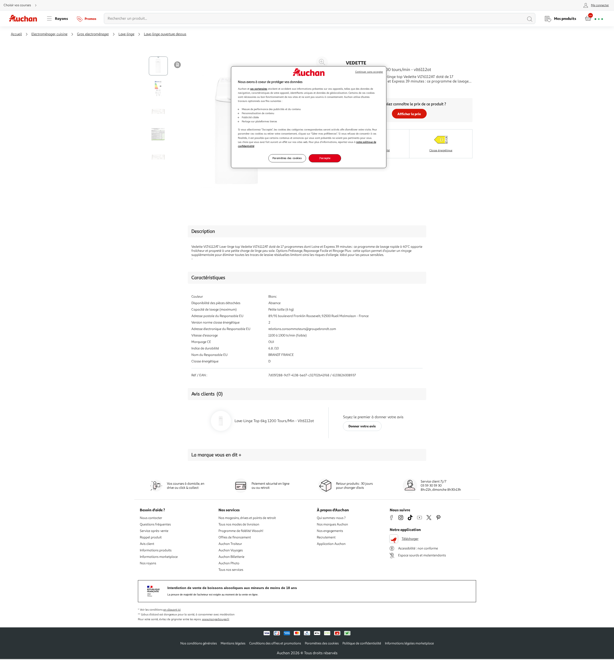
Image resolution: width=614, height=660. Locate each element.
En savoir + (355, 88)
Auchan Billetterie (231, 557)
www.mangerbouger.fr (215, 619)
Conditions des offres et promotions (275, 643)
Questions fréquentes (155, 524)
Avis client (147, 544)
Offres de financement (234, 537)
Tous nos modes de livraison (238, 524)
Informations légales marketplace (409, 643)
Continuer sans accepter (369, 71)
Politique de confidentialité (361, 643)
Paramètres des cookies (287, 158)
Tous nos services (230, 570)
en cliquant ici (172, 610)
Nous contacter (151, 518)
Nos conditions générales (198, 643)
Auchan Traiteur (230, 544)
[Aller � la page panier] (594, 18)
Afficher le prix (409, 114)
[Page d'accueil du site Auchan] (24, 18)
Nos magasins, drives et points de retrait (247, 518)
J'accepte (324, 158)
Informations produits (155, 550)
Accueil (16, 34)
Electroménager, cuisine (49, 34)
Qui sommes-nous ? (331, 518)
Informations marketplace (159, 557)
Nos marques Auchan (332, 524)
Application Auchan (331, 544)
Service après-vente (154, 531)
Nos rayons (148, 563)
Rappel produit (151, 537)
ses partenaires (258, 88)
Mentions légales (233, 643)
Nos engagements (330, 531)
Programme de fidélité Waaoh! (240, 531)
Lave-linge (126, 34)
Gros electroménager (93, 34)
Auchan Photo (228, 563)
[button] (177, 64)
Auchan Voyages (230, 550)
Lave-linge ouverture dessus (165, 34)
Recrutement (326, 537)
